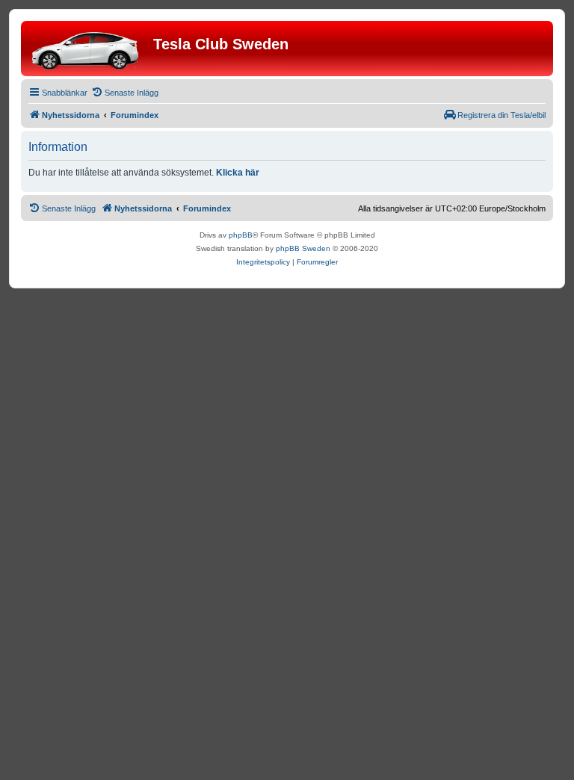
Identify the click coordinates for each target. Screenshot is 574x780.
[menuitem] (124, 93)
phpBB (241, 235)
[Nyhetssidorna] (89, 48)
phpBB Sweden (303, 248)
